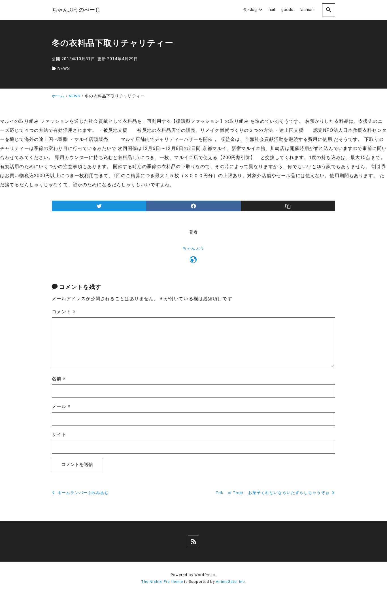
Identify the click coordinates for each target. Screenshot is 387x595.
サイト (59, 434)
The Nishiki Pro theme (162, 581)
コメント (64, 311)
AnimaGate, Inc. (231, 581)
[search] (328, 9)
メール (61, 406)
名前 (59, 378)
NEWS (64, 68)
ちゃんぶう (193, 248)
